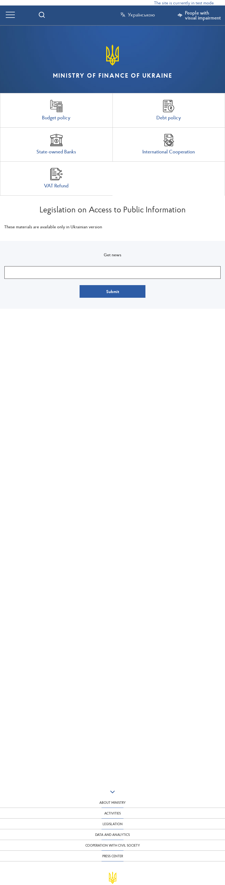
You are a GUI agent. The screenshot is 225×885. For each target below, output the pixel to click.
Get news (112, 254)
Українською (141, 14)
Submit (112, 291)
